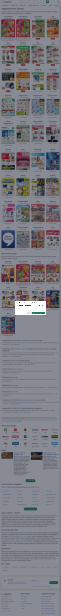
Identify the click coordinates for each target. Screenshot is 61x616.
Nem (29, 313)
